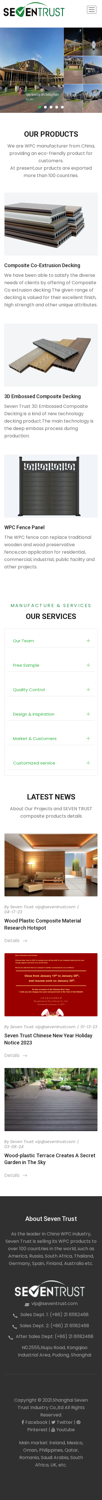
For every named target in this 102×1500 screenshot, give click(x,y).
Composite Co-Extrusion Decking (42, 265)
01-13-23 (88, 1027)
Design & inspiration (33, 714)
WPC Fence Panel (24, 527)
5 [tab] (62, 107)
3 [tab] (51, 107)
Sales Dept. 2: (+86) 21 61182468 (54, 1325)
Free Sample (26, 665)
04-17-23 (13, 912)
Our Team (23, 641)
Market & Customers (35, 738)
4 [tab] (56, 107)
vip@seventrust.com (54, 1303)
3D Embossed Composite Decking (42, 396)
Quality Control (29, 690)
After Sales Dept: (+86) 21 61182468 (55, 1336)
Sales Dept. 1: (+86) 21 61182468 (54, 1314)
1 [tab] (39, 107)
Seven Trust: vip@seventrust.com (43, 907)
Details (16, 940)
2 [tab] (45, 107)
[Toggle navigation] (91, 10)
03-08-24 (14, 1147)
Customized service (34, 763)
